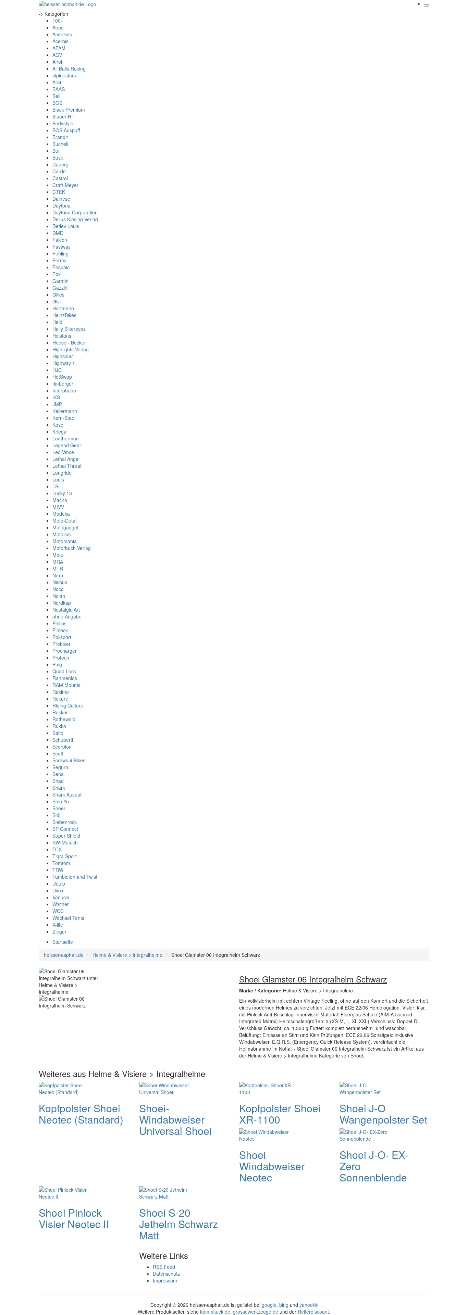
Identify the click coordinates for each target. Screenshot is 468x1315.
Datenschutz (166, 1273)
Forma (59, 260)
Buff (56, 150)
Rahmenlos (64, 678)
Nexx (57, 575)
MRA (57, 561)
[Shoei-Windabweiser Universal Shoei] (166, 1087)
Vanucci (60, 897)
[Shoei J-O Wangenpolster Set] (367, 1087)
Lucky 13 (62, 493)
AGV (57, 54)
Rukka (59, 726)
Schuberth (63, 739)
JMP (57, 404)
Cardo (59, 171)
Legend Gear (66, 445)
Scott (57, 753)
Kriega (59, 431)
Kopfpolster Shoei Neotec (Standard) (81, 1114)
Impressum (165, 1280)
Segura (60, 767)
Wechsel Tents (68, 917)
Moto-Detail (64, 520)
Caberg (60, 164)
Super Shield (66, 835)
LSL (56, 486)
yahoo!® (308, 1304)
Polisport (61, 637)
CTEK (58, 191)
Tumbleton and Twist (74, 876)
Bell (56, 95)
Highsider (62, 356)
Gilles (58, 294)
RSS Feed (164, 1266)
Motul (58, 554)
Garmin (60, 280)
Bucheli (60, 143)
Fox (56, 274)
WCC (58, 910)
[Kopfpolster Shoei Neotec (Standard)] (66, 1087)
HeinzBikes (64, 315)
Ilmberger (62, 383)
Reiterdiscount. (314, 1311)
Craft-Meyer (65, 184)
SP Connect (65, 828)
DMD (57, 232)
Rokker (60, 712)
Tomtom (61, 863)
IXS (56, 397)
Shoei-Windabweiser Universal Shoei (175, 1119)
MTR (57, 568)
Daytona (61, 205)
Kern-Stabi (63, 417)
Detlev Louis (65, 226)
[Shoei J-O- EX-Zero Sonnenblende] (367, 1134)
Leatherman (65, 438)
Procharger (64, 650)
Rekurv (60, 698)
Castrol (60, 178)
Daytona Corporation (75, 212)
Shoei (58, 808)
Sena (58, 774)
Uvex (57, 890)
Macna (59, 500)
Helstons (61, 335)
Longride (62, 472)
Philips (59, 623)
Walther (60, 904)
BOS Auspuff (66, 130)
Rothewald (63, 719)
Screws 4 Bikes (68, 760)
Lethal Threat (67, 465)
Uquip (58, 883)
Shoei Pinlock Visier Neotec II (74, 1218)
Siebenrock (64, 821)
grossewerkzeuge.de (255, 1311)
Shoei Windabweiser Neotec (272, 1166)
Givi (56, 301)
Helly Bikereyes (69, 328)
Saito (57, 732)
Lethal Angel (65, 458)
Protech (60, 657)
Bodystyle (62, 123)
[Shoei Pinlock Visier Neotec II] (66, 1192)
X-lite (57, 924)
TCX (57, 849)
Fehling (60, 253)
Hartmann (63, 308)
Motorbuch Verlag (71, 547)
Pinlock (60, 630)
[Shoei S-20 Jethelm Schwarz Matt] (166, 1192)
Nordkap (61, 602)
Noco (58, 589)
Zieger (59, 931)
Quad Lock (64, 671)
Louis (58, 479)
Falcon (59, 239)
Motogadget (65, 527)
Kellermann (64, 411)
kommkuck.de (215, 1311)
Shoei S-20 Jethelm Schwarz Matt (178, 1223)
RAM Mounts (66, 684)
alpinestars (64, 75)
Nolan (58, 595)
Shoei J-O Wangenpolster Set (383, 1114)
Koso (57, 424)
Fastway (61, 246)
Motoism (61, 534)
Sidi (56, 815)
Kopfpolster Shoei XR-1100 (280, 1114)
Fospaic (61, 267)
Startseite (62, 941)
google (269, 1304)
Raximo (60, 691)
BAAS (58, 89)
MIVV (58, 506)
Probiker (61, 643)
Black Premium (68, 109)
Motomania (64, 541)
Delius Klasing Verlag (75, 219)
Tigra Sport (64, 856)
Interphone (64, 390)
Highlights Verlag (70, 349)
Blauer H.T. (64, 116)
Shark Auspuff (67, 794)
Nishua (59, 582)
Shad (58, 780)
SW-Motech (65, 842)
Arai (56, 82)
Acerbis (60, 41)
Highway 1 (63, 363)
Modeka (61, 513)
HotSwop (62, 376)
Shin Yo (60, 801)
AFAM (58, 48)
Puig (57, 664)
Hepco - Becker (69, 342)
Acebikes (62, 34)
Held (57, 321)
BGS (57, 102)
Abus (57, 27)
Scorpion (62, 746)
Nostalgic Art (66, 609)
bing (283, 1304)
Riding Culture (67, 705)
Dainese (61, 198)
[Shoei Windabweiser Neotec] (266, 1134)
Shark (58, 787)
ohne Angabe (67, 616)
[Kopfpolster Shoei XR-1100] (266, 1087)
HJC (57, 369)
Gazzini (60, 287)
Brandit (60, 137)
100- (57, 20)
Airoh (58, 61)
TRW (57, 869)
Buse (57, 157)
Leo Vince (63, 452)
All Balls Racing (69, 68)
